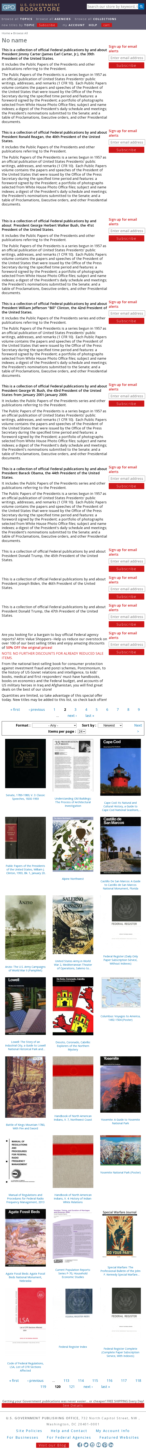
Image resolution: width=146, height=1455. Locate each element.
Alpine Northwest (73, 879)
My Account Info (113, 1430)
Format (22, 725)
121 (72, 1386)
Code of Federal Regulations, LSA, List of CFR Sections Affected (25, 1366)
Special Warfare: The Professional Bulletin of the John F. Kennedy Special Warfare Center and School (120, 1270)
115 (95, 1380)
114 (81, 1380)
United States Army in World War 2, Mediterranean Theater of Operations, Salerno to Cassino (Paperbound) (73, 964)
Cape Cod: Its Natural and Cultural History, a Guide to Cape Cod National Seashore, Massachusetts (120, 806)
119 (43, 1386)
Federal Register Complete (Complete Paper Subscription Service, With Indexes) (120, 1352)
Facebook (79, 1444)
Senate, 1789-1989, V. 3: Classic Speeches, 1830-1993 (25, 796)
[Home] (32, 9)
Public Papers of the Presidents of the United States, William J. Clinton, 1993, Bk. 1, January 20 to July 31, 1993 (25, 869)
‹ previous (37, 709)
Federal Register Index (73, 1347)
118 (138, 1380)
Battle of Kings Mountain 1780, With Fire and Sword (25, 1126)
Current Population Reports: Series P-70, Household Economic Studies (72, 1273)
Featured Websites (119, 1437)
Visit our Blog (52, 1445)
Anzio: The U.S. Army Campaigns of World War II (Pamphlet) (25, 968)
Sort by (88, 725)
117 (124, 1380)
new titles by (28, 25)
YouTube (98, 1444)
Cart (106, 25)
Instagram (92, 1444)
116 (109, 1380)
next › (72, 715)
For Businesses (23, 1437)
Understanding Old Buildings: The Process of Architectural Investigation (73, 802)
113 (66, 1380)
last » (89, 715)
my (74, 25)
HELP (93, 25)
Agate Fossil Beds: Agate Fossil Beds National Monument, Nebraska (25, 1277)
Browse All (17, 19)
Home (6, 33)
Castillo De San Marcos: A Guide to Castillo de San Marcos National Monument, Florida (120, 884)
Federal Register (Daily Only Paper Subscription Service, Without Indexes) (120, 959)
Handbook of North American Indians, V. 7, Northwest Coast (73, 1117)
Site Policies (29, 1430)
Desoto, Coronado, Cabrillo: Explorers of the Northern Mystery (73, 1045)
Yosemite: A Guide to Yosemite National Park (120, 1121)
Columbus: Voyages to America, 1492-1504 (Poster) (120, 1018)
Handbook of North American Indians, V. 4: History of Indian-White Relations (73, 1198)
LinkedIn (111, 1444)
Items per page (61, 731)
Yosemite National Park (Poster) (120, 1172)
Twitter (86, 1444)
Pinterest (104, 1444)
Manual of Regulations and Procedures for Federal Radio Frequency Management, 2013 (25, 1198)
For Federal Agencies (69, 1437)
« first (15, 709)
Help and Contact (69, 1430)
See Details (73, 1405)
